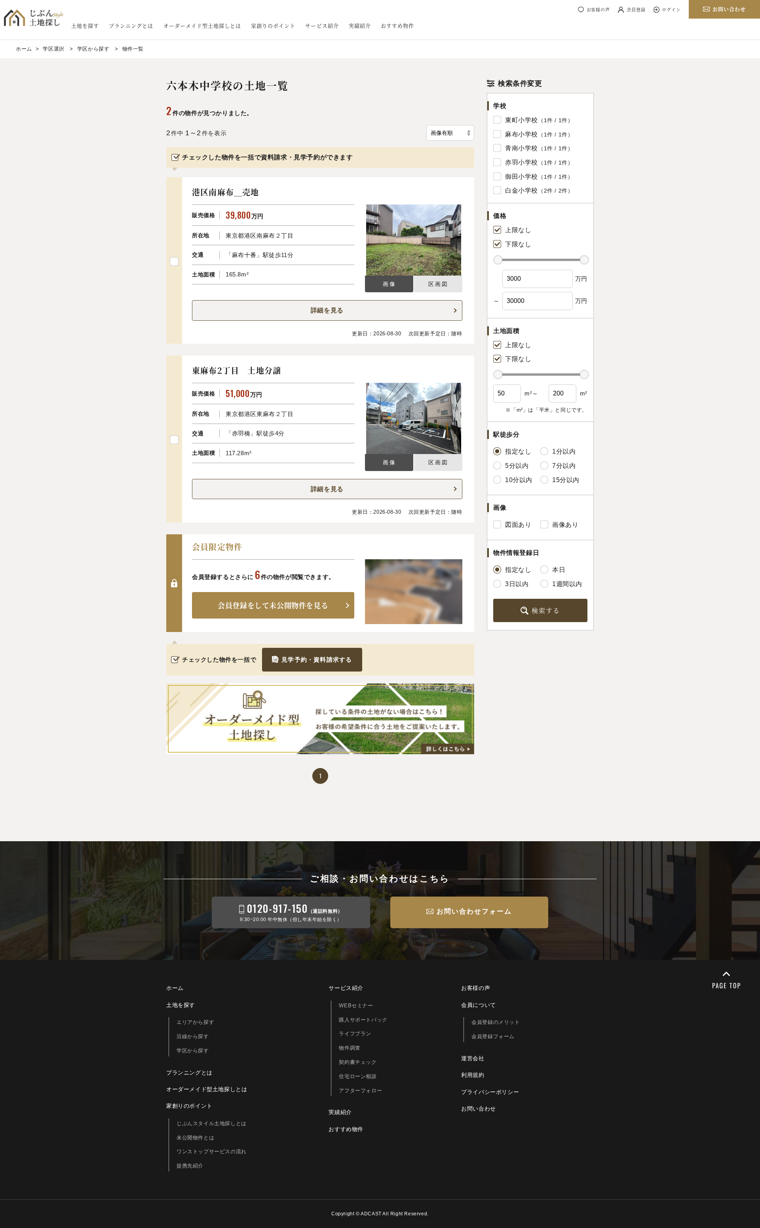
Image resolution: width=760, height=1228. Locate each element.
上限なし (518, 230)
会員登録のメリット (495, 1022)
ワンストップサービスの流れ (212, 1151)
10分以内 (518, 480)
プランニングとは (131, 26)
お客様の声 (598, 9)
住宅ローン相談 (357, 1076)
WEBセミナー (356, 1006)
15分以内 (566, 480)
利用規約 (472, 1075)
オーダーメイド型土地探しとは (202, 26)
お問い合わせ (478, 1108)
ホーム (175, 988)
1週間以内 (567, 584)
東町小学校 (521, 120)
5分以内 (516, 465)
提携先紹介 (190, 1166)
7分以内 (564, 465)
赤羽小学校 (521, 162)
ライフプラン (355, 1034)
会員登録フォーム (493, 1036)
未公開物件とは (195, 1138)
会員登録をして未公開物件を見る (273, 605)
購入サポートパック (363, 1020)
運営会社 (472, 1058)
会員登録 (636, 9)
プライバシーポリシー (490, 1092)
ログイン (671, 9)
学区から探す (193, 1051)
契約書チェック (357, 1062)
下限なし (518, 244)
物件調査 (349, 1048)
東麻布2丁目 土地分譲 (236, 370)
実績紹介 (360, 26)
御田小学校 (521, 176)
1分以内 (564, 451)
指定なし (518, 451)
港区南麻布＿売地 (225, 192)
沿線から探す (193, 1036)
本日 (558, 569)
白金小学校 (521, 190)
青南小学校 (521, 148)
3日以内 (516, 584)
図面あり (518, 524)
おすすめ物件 (397, 26)
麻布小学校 (521, 134)
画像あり (565, 524)
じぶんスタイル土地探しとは (212, 1123)
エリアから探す (195, 1022)
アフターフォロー (360, 1091)
